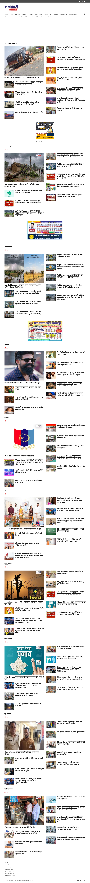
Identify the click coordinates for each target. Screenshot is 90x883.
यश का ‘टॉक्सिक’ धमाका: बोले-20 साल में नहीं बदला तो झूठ (22, 383)
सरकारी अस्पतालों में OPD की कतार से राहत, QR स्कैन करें (28, 853)
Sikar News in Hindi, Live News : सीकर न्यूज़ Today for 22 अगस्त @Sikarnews (28, 685)
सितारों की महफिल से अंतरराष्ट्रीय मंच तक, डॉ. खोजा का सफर (71, 353)
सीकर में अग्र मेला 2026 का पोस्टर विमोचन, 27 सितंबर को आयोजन (70, 648)
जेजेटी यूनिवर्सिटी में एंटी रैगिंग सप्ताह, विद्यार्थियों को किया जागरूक (29, 471)
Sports (42, 16)
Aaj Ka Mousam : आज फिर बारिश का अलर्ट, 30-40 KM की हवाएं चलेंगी (69, 276)
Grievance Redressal (9, 873)
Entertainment (8, 16)
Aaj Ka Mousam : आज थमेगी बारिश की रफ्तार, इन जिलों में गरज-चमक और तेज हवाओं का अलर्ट (70, 267)
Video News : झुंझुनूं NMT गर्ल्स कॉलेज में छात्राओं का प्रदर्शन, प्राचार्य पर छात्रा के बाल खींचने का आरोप (29, 462)
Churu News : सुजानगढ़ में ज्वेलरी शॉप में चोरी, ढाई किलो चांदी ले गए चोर (70, 723)
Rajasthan (32, 16)
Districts (24, 14)
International (63, 14)
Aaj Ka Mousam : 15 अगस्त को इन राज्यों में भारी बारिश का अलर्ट (71, 256)
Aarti (20, 16)
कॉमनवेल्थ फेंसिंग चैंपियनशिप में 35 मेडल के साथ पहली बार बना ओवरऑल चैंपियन (70, 510)
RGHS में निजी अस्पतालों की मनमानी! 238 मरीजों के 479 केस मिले (28, 192)
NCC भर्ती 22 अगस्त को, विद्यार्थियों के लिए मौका (19, 456)
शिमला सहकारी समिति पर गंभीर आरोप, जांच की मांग (29, 759)
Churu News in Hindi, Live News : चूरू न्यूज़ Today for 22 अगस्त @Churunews (28, 781)
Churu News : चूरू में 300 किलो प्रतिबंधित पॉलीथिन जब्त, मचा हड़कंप (68, 763)
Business (63, 16)
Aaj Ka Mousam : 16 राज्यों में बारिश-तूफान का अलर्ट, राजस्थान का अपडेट (28, 302)
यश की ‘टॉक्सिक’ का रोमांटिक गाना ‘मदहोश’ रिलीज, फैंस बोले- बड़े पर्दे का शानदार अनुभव (70, 394)
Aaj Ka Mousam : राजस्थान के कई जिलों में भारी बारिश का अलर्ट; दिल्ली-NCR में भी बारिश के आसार (70, 297)
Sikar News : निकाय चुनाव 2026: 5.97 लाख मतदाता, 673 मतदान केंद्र (71, 688)
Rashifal (25, 16)
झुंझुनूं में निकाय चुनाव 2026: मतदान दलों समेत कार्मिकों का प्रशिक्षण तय (29, 609)
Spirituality (49, 16)
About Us (6, 862)
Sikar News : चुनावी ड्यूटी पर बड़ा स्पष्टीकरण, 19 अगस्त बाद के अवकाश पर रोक (71, 58)
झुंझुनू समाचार (8, 564)
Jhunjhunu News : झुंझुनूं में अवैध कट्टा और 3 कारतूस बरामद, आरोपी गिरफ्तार (70, 613)
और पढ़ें (6, 149)
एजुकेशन (6, 417)
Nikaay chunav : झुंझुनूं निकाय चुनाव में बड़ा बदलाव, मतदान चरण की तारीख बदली (70, 68)
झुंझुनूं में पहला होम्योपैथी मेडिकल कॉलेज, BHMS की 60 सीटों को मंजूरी (27, 103)
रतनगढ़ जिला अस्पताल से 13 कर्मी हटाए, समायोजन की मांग (69, 753)
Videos (6, 14)
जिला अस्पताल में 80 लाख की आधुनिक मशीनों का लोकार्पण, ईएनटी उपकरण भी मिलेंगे (71, 838)
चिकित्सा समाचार (8, 789)
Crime (36, 14)
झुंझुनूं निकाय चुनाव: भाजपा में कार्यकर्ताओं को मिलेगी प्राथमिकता (70, 572)
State (41, 14)
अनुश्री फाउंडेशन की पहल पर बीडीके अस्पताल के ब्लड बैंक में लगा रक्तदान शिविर (71, 808)
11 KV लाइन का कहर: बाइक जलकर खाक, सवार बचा (28, 705)
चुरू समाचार (7, 714)
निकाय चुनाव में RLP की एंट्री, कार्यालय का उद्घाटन (69, 109)
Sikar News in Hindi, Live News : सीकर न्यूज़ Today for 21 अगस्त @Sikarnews (70, 669)
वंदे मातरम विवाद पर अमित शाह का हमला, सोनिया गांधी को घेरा (27, 544)
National (56, 14)
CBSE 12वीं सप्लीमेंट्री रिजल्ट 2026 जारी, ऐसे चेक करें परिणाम (70, 530)
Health (15, 16)
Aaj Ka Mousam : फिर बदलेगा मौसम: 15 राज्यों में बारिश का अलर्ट (70, 165)
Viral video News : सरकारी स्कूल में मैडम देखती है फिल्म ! (71, 447)
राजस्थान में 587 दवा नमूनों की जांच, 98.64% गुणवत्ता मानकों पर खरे (68, 828)
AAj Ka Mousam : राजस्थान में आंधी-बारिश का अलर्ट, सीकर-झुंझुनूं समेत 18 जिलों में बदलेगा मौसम (29, 213)
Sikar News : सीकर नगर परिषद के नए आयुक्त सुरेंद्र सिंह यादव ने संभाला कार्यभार (69, 678)
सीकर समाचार (8, 639)
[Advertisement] (43, 29)
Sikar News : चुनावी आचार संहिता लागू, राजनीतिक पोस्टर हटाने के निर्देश (70, 658)
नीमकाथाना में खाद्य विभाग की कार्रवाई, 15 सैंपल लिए (19, 827)
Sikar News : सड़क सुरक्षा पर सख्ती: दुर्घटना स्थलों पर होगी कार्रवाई (27, 694)
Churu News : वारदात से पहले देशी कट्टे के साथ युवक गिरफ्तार (21, 753)
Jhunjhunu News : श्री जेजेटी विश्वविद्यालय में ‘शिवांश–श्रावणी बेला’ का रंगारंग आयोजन (71, 100)
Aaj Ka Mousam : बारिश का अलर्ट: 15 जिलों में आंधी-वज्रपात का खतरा (21, 185)
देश (5, 490)
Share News (7, 867)
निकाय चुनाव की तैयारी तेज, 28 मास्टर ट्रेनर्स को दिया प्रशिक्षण (70, 48)
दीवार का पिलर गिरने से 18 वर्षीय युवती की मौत (29, 112)
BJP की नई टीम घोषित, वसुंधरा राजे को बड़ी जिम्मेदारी (28, 534)
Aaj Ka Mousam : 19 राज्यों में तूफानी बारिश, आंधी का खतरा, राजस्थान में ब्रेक (28, 292)
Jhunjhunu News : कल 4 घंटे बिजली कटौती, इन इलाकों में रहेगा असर (23, 603)
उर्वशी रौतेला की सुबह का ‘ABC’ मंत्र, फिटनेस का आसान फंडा (29, 408)
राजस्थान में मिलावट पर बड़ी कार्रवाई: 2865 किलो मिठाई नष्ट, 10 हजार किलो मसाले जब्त (70, 155)
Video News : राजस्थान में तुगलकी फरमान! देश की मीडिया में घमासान (71, 426)
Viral (51, 14)
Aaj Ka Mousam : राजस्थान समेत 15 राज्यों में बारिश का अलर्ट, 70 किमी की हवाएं (28, 313)
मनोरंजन (6, 344)
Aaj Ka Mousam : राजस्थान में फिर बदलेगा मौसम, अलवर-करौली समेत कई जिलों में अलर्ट (23, 286)
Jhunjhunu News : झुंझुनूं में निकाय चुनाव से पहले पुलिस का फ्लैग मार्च (29, 83)
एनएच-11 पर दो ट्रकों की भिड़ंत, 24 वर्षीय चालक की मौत (21, 78)
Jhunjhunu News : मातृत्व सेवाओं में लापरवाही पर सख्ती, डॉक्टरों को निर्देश (27, 832)
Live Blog (17, 14)
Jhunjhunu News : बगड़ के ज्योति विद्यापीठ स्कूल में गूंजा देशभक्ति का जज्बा (69, 457)
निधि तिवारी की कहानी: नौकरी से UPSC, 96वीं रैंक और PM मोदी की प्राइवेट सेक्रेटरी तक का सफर (70, 500)
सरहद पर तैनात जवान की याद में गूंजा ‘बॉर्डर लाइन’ (28, 388)
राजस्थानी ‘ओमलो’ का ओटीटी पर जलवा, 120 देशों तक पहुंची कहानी (29, 398)
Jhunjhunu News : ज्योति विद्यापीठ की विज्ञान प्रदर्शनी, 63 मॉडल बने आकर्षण (70, 89)
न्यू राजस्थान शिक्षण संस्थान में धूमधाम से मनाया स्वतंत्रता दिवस (70, 437)
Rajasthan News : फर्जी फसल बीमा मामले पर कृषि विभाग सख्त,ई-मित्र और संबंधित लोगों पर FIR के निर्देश (71, 176)
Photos (11, 14)
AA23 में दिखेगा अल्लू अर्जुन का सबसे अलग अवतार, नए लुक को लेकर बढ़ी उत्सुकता (70, 374)
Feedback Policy (8, 869)
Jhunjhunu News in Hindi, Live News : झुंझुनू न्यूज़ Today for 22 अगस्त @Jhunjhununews (29, 620)
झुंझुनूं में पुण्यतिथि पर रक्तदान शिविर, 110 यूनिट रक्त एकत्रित (69, 79)
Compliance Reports (9, 875)
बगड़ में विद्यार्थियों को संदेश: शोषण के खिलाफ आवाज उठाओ (28, 481)
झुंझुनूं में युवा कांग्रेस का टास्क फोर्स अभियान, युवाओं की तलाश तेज (70, 583)
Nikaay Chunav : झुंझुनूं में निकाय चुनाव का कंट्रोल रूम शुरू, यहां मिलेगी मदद (71, 603)
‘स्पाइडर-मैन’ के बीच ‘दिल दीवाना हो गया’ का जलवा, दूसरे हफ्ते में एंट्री (70, 363)
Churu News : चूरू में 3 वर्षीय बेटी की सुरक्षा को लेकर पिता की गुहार (29, 769)
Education (56, 16)
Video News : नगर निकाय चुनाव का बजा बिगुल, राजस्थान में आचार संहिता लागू (70, 185)
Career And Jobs (73, 14)
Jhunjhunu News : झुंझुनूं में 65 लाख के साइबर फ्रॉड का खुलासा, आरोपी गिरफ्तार (70, 593)
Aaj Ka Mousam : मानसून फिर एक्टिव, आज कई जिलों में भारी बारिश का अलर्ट (70, 286)
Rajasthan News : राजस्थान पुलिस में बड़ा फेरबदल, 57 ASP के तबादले (71, 196)
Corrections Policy (9, 871)
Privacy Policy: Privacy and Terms (25, 880)
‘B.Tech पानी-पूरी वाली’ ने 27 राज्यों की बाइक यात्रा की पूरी (22, 529)
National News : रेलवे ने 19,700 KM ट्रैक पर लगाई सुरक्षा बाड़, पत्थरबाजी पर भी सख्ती (70, 521)
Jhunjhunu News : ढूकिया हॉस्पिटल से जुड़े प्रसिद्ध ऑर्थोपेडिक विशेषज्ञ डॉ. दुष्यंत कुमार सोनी (71, 819)
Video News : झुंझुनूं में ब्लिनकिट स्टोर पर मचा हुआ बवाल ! (28, 93)
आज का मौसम (8, 247)
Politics (30, 14)
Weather (46, 14)
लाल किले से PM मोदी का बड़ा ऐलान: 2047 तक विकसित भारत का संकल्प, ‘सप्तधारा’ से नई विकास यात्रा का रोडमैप (29, 555)
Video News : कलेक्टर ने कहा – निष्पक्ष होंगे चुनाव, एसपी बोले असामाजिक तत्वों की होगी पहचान (29, 631)
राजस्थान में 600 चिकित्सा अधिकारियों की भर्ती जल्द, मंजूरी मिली (71, 798)
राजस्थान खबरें (8, 146)
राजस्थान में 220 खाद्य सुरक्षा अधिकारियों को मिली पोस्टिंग (28, 843)
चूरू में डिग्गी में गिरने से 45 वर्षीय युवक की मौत (70, 732)
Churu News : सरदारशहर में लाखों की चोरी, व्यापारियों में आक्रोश (71, 743)
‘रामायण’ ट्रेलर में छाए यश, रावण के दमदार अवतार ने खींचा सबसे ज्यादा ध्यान (69, 384)
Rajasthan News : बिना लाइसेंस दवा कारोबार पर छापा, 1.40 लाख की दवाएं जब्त (28, 202)
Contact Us (7, 865)
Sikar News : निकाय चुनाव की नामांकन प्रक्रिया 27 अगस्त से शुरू (24, 678)
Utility (37, 16)
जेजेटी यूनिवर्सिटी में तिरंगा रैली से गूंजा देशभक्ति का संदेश (71, 467)
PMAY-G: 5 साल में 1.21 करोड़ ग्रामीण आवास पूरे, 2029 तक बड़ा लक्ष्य (69, 540)
